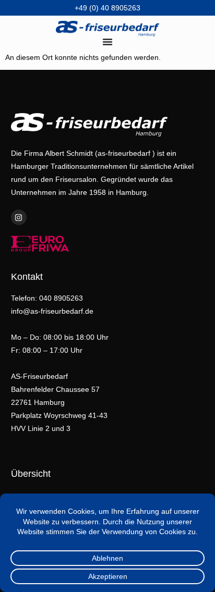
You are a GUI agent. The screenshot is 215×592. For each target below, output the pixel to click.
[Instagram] (19, 217)
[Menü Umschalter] (107, 41)
